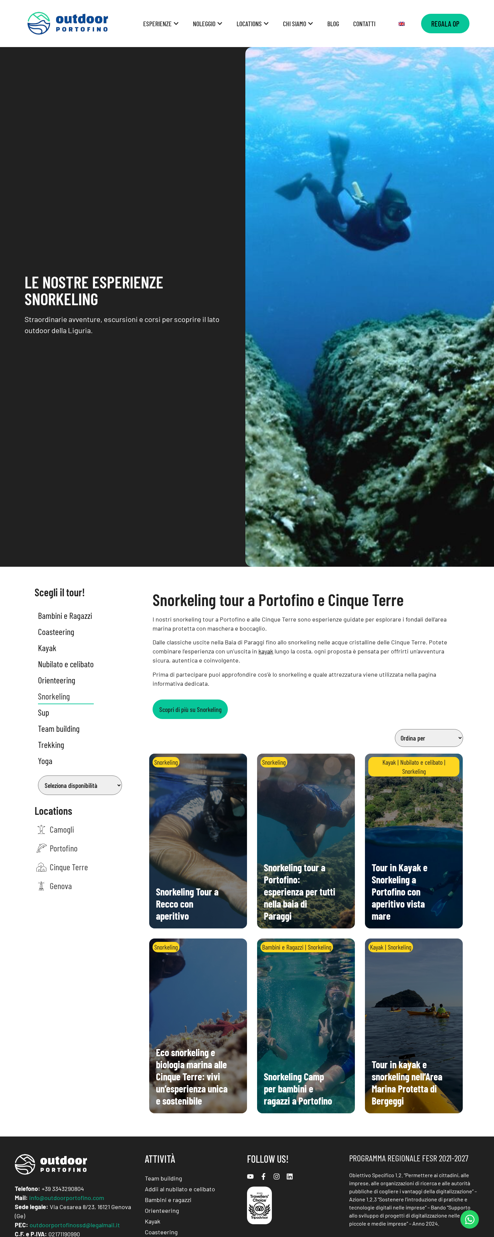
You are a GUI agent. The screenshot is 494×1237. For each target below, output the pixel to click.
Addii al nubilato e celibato (180, 1189)
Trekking (51, 744)
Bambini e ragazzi (168, 1199)
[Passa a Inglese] (401, 23)
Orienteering (56, 680)
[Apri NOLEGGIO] (219, 23)
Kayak (47, 647)
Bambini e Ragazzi (65, 615)
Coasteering (56, 631)
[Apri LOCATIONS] (266, 23)
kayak (265, 651)
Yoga (45, 760)
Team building (59, 728)
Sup (43, 712)
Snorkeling (54, 696)
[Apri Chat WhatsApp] (469, 1219)
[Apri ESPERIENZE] (176, 23)
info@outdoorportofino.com (66, 1197)
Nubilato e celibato (66, 664)
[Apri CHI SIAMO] (310, 23)
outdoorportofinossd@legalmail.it (75, 1225)
